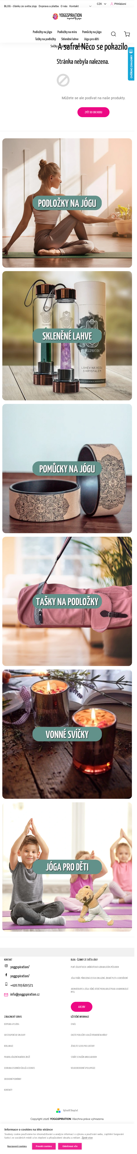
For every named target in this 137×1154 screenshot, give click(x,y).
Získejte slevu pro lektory (83, 1046)
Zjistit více (87, 1137)
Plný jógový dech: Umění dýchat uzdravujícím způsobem (95, 967)
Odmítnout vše (70, 1146)
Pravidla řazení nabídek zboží (17, 1057)
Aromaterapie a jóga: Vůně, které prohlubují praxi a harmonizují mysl (99, 990)
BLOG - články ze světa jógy (20, 6)
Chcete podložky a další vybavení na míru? (89, 1035)
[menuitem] (42, 32)
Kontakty (8, 1090)
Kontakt (74, 6)
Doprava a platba (49, 6)
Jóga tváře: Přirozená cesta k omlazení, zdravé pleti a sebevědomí (99, 978)
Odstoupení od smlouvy (14, 1035)
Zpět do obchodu (93, 112)
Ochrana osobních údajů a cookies (19, 1068)
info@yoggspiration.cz (25, 994)
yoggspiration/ (19, 976)
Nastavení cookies (17, 1146)
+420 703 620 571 (21, 985)
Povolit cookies (44, 1146)
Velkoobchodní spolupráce (83, 1068)
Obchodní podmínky (12, 1079)
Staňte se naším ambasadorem (84, 1057)
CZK (100, 4)
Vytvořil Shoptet (70, 1110)
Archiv (81, 1007)
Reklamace (8, 1046)
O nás (64, 6)
